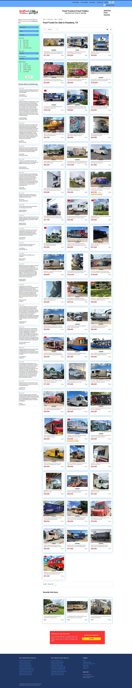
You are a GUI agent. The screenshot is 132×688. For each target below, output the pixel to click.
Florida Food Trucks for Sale (25, 663)
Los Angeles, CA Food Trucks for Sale (26, 669)
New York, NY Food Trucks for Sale (26, 668)
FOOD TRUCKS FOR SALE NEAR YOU (27, 658)
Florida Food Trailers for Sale (57, 663)
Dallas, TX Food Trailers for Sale (57, 673)
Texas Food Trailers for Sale (56, 660)
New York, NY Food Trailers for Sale (58, 668)
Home (84, 660)
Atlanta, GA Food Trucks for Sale (25, 674)
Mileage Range (22, 61)
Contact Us (100, 2)
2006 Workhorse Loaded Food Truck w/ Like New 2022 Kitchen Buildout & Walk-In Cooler (53, 327)
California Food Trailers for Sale (57, 662)
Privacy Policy (85, 665)
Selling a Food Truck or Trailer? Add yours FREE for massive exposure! (28, 21)
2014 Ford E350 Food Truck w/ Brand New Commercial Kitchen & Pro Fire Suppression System (77, 382)
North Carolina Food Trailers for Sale (58, 666)
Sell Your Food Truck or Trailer (89, 663)
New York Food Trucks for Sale (25, 665)
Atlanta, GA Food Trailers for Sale (57, 674)
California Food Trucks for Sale (25, 660)
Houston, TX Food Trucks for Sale (26, 671)
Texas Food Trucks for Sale (24, 662)
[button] (62, 42)
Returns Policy (86, 666)
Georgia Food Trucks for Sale (25, 666)
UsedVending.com (36, 685)
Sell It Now (16, 683)
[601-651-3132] (104, 5)
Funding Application (87, 662)
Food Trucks (75, 2)
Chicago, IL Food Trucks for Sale (25, 673)
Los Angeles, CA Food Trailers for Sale (58, 671)
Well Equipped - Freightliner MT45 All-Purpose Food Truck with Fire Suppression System (77, 300)
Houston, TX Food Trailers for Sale (58, 669)
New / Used (21, 51)
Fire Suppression (22, 56)
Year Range (21, 38)
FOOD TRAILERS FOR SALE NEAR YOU (60, 658)
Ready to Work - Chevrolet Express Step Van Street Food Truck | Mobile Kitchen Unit (76, 547)
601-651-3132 (88, 674)
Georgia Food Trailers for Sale (57, 665)
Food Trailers (84, 2)
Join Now (91, 638)
